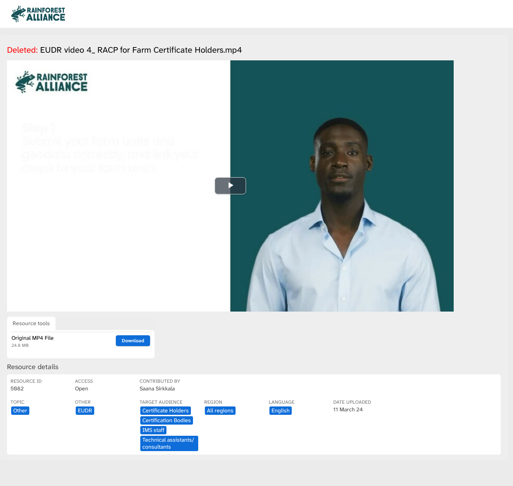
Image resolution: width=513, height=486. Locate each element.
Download (133, 340)
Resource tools (31, 323)
